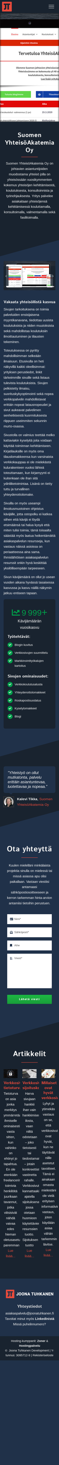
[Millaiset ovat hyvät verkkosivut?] (48, 1073)
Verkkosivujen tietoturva (16, 1085)
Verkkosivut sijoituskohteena (37, 1085)
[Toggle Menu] (51, 6)
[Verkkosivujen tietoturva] (11, 1073)
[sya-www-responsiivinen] (29, 263)
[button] (6, 276)
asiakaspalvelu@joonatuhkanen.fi (29, 1313)
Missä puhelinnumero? (29, 1324)
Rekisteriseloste (43, 1355)
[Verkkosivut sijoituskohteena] (29, 1073)
